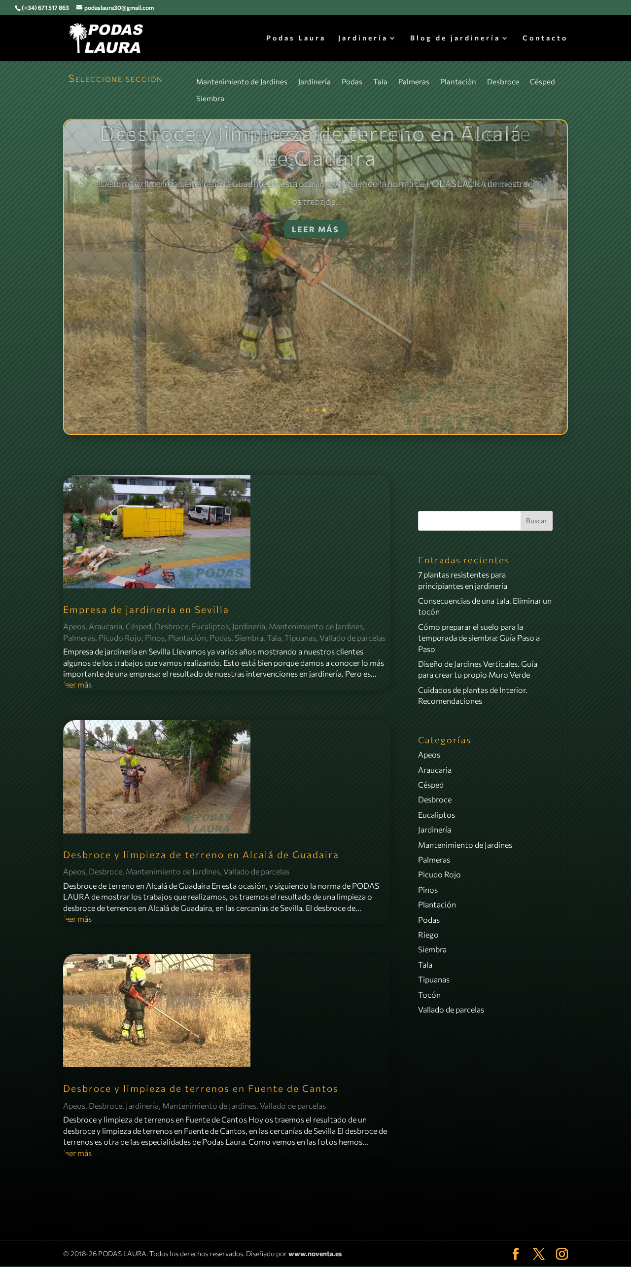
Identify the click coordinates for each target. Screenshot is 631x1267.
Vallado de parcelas (352, 637)
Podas (352, 81)
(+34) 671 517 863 (45, 7)
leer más (77, 684)
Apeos (74, 626)
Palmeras (413, 81)
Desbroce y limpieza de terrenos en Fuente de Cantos (315, 145)
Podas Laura (296, 38)
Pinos (155, 637)
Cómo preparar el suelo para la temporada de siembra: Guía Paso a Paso (479, 637)
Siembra (210, 98)
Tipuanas (300, 637)
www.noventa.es (315, 1253)
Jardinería (363, 38)
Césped (542, 81)
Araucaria (105, 626)
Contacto (545, 38)
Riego (428, 934)
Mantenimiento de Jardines (241, 81)
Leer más (315, 229)
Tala (380, 81)
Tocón (429, 994)
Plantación (458, 81)
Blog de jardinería (455, 38)
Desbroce (503, 81)
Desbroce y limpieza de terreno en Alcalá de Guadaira (201, 854)
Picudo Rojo (120, 637)
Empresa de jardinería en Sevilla (146, 609)
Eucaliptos (210, 626)
